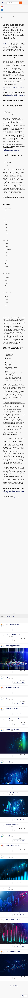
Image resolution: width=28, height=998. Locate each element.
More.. (23, 629)
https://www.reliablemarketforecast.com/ (12, 498)
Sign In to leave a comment (10, 616)
